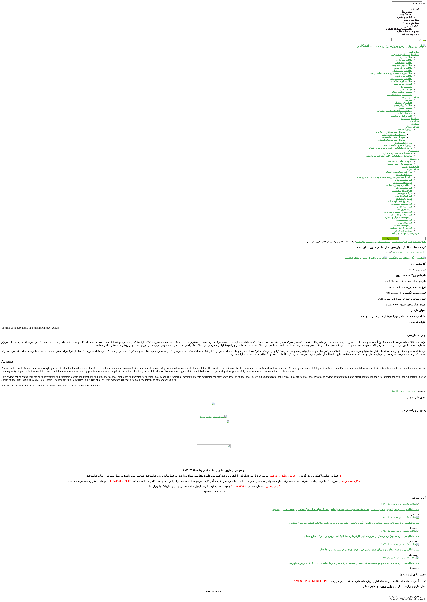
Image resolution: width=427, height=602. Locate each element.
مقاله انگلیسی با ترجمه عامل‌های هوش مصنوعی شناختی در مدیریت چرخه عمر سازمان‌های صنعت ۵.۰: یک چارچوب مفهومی (354, 563)
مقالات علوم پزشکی (403, 76)
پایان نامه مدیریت (404, 174)
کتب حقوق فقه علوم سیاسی (399, 201)
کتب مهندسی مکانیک (402, 182)
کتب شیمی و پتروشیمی (401, 204)
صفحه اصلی (413, 52)
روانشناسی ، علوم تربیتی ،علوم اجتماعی (374, 241)
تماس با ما (407, 11)
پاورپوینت (414, 158)
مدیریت (408, 100)
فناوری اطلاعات (405, 113)
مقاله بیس (414, 121)
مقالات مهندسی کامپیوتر (401, 78)
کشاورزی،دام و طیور (403, 84)
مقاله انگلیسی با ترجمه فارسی (405, 54)
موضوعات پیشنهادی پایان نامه (405, 233)
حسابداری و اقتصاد (403, 102)
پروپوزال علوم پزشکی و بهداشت (397, 145)
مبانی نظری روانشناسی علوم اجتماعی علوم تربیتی (389, 156)
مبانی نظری (413, 150)
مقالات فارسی (412, 169)
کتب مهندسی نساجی (402, 225)
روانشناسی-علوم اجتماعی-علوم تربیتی (394, 110)
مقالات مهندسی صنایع (402, 70)
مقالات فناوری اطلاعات (401, 81)
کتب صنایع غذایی (404, 206)
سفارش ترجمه (411, 20)
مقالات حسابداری (404, 60)
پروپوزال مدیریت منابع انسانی (392, 140)
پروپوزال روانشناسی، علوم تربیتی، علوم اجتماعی (390, 148)
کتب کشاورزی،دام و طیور (400, 214)
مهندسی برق (406, 86)
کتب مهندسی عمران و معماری (398, 217)
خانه (424, 241)
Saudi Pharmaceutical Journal (405, 391)
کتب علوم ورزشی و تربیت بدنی (398, 212)
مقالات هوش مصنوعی (402, 65)
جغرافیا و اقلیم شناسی (402, 190)
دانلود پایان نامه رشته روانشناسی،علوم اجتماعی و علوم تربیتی (384, 177)
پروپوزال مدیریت (404, 129)
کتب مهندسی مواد (404, 222)
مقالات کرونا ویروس (403, 68)
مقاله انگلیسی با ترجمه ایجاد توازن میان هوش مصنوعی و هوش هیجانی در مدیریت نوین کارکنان (369, 549)
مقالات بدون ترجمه (410, 97)
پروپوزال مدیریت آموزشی (394, 137)
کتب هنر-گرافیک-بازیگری (401, 228)
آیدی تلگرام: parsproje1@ (399, 28)
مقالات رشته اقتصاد (403, 62)
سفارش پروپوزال (410, 23)
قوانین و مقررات (404, 17)
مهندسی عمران (405, 89)
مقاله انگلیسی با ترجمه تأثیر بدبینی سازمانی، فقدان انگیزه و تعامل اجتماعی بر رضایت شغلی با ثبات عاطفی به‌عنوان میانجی (354, 522)
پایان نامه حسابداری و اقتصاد (399, 172)
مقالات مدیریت (405, 57)
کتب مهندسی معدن (403, 220)
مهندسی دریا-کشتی (403, 230)
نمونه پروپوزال (412, 126)
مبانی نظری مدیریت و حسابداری (397, 153)
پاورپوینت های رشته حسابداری (398, 164)
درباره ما (414, 8)
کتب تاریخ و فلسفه (404, 198)
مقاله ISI (415, 124)
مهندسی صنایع (405, 108)
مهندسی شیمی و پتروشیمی (399, 94)
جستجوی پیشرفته (410, 34)
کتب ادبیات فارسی (403, 196)
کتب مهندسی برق (404, 188)
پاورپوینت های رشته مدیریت (399, 161)
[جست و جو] (424, 3)
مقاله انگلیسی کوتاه (410, 118)
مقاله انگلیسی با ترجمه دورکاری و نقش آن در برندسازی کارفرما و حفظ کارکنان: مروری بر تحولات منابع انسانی (361, 536)
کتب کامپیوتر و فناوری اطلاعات (398, 185)
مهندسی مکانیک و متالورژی (400, 92)
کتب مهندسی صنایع (403, 180)
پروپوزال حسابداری (403, 142)
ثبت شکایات (406, 14)
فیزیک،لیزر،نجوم (404, 193)
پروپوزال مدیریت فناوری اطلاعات (391, 132)
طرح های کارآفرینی (410, 166)
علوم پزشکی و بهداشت (401, 116)
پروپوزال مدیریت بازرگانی (394, 134)
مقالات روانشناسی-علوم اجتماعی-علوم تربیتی (391, 73)
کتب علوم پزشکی (404, 209)
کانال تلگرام (413, 25)
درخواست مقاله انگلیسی (406, 31)
